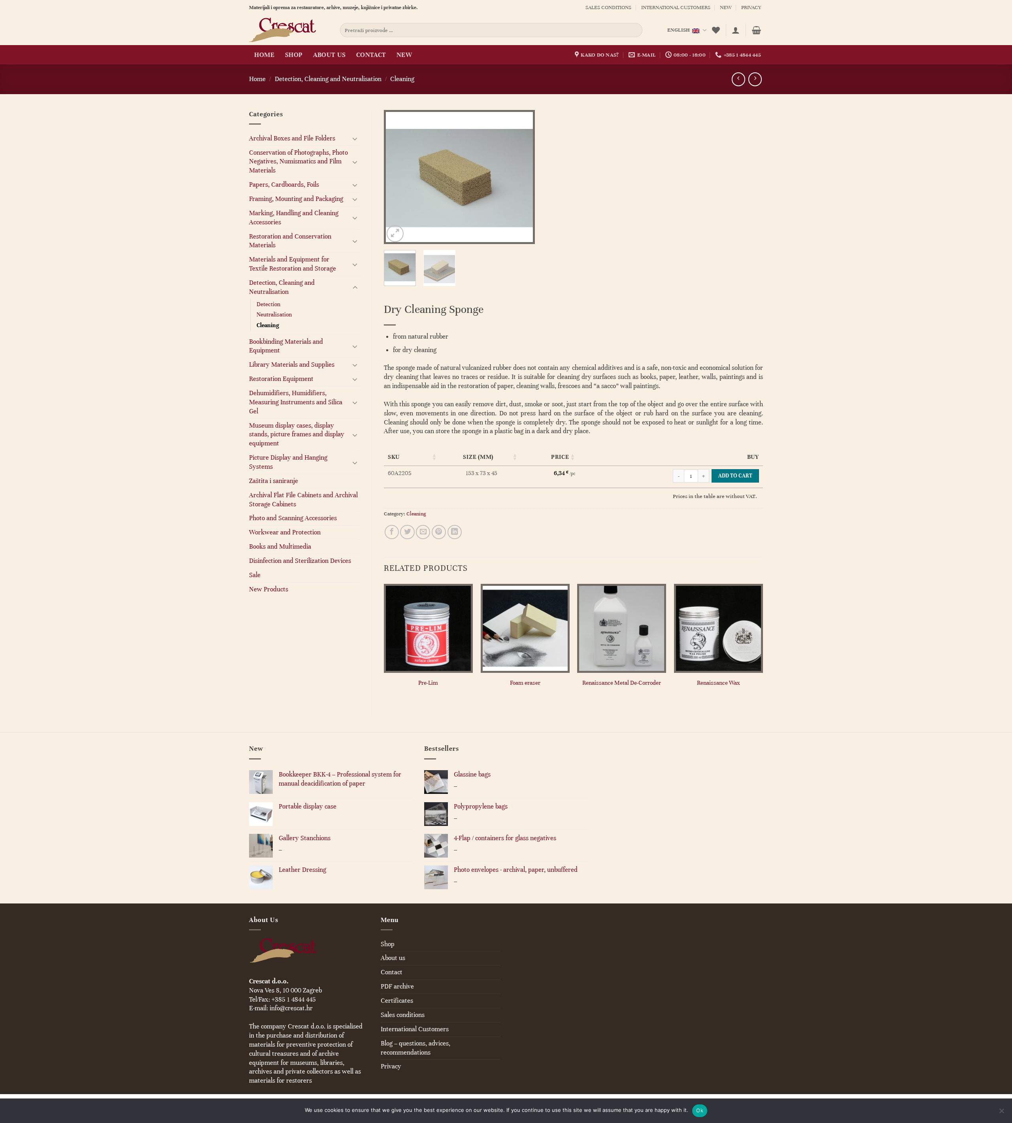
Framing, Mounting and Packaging (296, 199)
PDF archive (397, 986)
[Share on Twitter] (407, 532)
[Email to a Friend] (423, 532)
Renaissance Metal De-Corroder (621, 682)
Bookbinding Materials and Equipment (286, 346)
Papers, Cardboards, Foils (284, 184)
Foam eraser (525, 682)
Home (264, 55)
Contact (371, 55)
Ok (699, 1110)
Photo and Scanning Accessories (293, 518)
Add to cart (735, 475)
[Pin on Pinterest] (439, 532)
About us (329, 55)
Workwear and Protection (285, 532)
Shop (293, 55)
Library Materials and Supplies (291, 364)
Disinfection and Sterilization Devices (300, 561)
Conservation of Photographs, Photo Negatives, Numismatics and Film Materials (298, 161)
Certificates (397, 1000)
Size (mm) (478, 456)
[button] (736, 30)
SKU (393, 456)
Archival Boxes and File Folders (292, 138)
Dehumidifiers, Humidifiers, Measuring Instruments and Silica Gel (295, 402)
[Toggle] (355, 138)
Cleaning (402, 79)
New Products (268, 589)
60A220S (400, 473)
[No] (1001, 1113)
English (678, 30)
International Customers (675, 7)
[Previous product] (755, 79)
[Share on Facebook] (392, 532)
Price (560, 456)
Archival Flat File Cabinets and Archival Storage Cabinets (303, 499)
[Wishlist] (716, 30)
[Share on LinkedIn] (454, 532)
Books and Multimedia (280, 546)
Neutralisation (274, 314)
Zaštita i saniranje (273, 481)
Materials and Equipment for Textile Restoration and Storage (292, 264)
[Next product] (738, 79)
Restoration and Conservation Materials (290, 241)
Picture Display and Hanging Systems (288, 462)
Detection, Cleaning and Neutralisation (328, 79)
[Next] (522, 176)
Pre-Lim (428, 682)
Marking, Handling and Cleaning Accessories (293, 217)
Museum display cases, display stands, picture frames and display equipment (296, 434)
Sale (255, 575)
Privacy (751, 7)
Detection (268, 304)
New (725, 7)
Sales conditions (608, 7)
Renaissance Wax (718, 682)
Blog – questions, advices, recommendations (415, 1048)
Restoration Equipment (281, 379)
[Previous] (397, 176)
